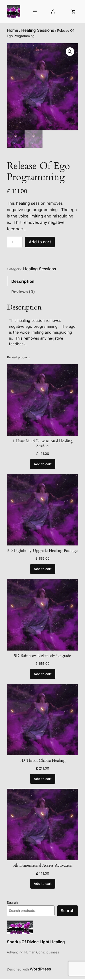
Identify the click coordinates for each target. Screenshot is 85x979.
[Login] (53, 12)
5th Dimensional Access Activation (42, 865)
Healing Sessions (37, 30)
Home (12, 30)
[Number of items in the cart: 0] (73, 12)
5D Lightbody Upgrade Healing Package (42, 550)
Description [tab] (22, 281)
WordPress (40, 969)
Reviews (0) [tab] (23, 291)
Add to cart (40, 241)
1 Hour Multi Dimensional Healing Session (42, 443)
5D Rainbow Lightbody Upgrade (42, 655)
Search (12, 902)
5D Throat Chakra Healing (43, 760)
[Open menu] (35, 11)
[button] (70, 51)
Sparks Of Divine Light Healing (36, 941)
